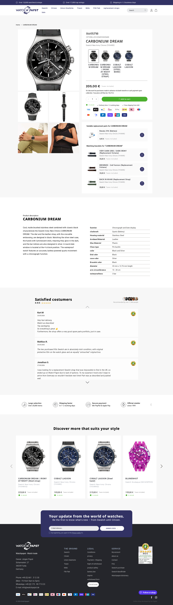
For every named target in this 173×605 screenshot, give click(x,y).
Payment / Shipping (94, 560)
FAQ (113, 564)
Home (18, 25)
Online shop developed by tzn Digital (145, 601)
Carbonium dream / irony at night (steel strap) (105, 71)
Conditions (91, 552)
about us (115, 556)
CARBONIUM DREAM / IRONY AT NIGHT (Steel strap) (32, 479)
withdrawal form (93, 579)
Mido (66, 568)
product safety (92, 568)
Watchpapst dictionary (120, 575)
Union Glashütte (70, 560)
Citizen (66, 556)
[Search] (145, 10)
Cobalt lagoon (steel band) (117, 68)
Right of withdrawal (94, 564)
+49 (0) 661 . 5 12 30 (30, 577)
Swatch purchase (118, 568)
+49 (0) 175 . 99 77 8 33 (35, 584)
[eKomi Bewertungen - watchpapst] (145, 553)
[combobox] (137, 10)
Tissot (66, 564)
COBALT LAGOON (62, 478)
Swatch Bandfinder (119, 572)
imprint (90, 575)
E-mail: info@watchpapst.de (27, 587)
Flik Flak (67, 572)
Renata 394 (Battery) (108, 131)
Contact (115, 560)
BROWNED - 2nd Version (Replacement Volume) (115, 166)
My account (116, 552)
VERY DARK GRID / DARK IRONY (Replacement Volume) (113, 152)
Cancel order (93, 584)
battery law (91, 572)
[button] (44, 8)
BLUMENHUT (131, 478)
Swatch (67, 552)
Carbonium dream (93, 66)
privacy (90, 556)
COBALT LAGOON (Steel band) (101, 479)
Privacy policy (76, 533)
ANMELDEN (111, 528)
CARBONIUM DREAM (30, 25)
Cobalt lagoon (129, 66)
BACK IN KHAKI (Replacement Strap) (115, 179)
